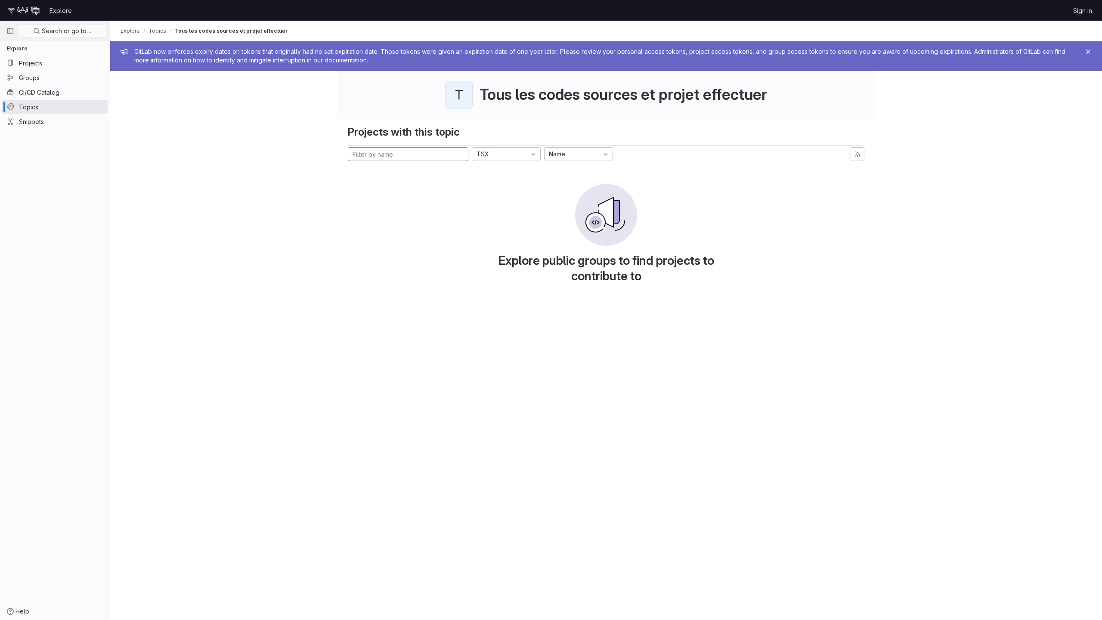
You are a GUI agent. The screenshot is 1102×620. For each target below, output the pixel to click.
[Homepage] (24, 10)
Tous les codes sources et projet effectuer (231, 31)
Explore (61, 10)
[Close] (1088, 51)
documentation (346, 60)
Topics (157, 31)
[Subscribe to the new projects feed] (857, 154)
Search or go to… (65, 30)
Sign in (1082, 10)
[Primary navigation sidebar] (10, 31)
